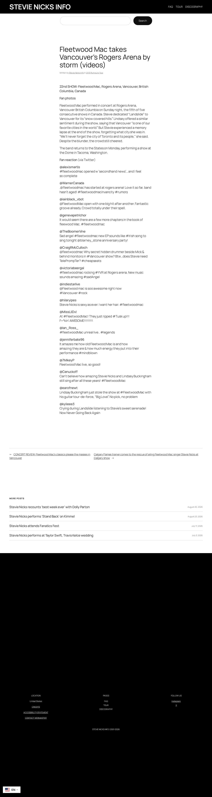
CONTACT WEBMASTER (36, 718)
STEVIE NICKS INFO (40, 6)
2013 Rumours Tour (94, 72)
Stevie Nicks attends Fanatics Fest (34, 526)
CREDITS (36, 706)
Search (143, 20)
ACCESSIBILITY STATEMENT (36, 712)
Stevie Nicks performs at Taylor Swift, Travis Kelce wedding (51, 535)
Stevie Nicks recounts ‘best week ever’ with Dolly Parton (49, 507)
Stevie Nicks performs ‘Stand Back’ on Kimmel (42, 516)
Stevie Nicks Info (76, 72)
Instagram (176, 701)
